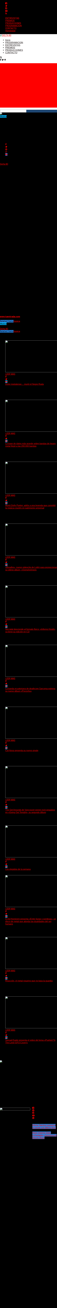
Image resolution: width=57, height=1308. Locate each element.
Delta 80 (4, 164)
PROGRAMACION (13, 25)
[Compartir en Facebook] (5, 144)
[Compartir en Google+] (6, 152)
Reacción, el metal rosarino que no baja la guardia (29, 981)
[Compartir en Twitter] (6, 147)
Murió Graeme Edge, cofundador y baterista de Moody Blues (44, 1135)
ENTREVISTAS (12, 18)
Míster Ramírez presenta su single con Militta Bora (44, 1126)
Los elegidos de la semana (18, 869)
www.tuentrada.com (10, 316)
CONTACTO (10, 28)
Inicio (7, 40)
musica (17, 321)
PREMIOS (10, 20)
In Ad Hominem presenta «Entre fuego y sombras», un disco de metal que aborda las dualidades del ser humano (30, 921)
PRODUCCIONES (13, 23)
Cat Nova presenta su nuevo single (21, 750)
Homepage (10, 30)
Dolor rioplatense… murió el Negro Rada (24, 384)
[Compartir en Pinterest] (6, 149)
